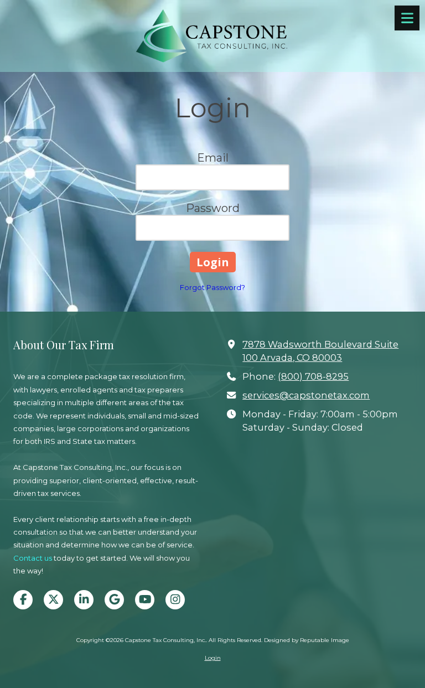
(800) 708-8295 (313, 376)
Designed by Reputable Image (306, 640)
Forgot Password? (212, 287)
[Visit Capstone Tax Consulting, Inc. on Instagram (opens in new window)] (175, 599)
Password (213, 208)
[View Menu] (407, 18)
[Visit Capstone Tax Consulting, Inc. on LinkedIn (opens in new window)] (84, 599)
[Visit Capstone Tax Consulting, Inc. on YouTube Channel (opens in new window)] (144, 599)
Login (213, 657)
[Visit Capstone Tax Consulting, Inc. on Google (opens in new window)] (114, 599)
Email (213, 157)
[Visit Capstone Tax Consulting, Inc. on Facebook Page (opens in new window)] (23, 599)
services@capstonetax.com (306, 395)
